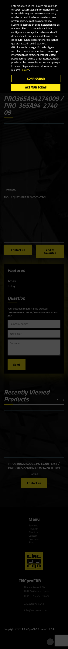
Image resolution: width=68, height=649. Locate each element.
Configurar (36, 78)
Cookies (25, 69)
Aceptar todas (36, 87)
